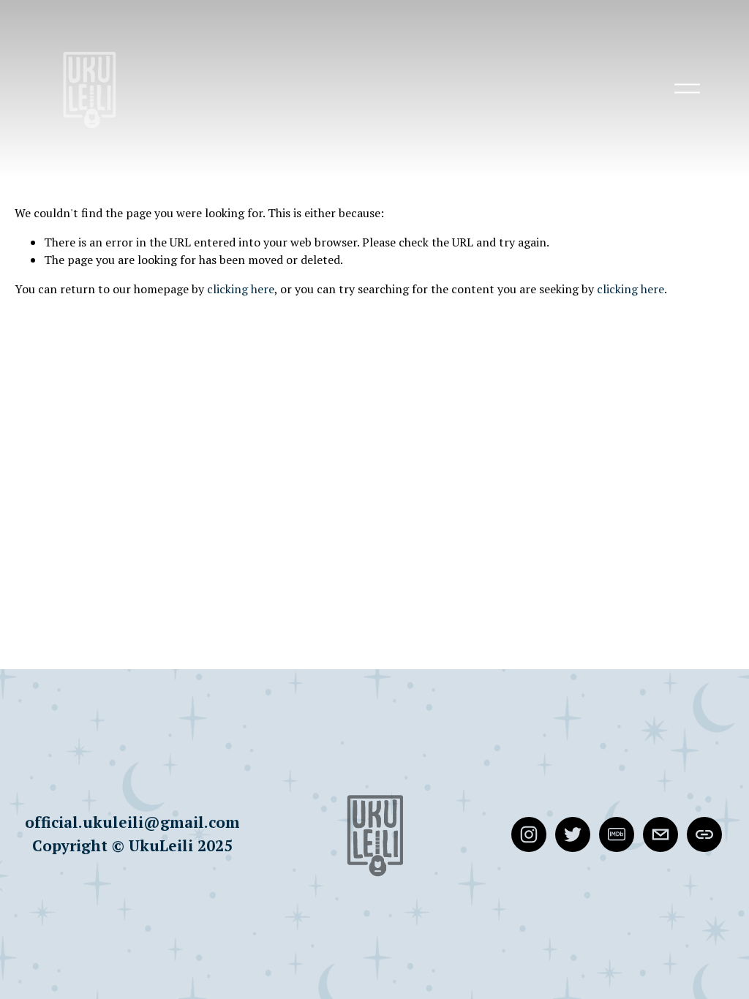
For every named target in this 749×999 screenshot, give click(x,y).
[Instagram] (528, 834)
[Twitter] (572, 834)
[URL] (704, 834)
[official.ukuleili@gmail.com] (660, 834)
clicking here (240, 289)
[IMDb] (616, 834)
